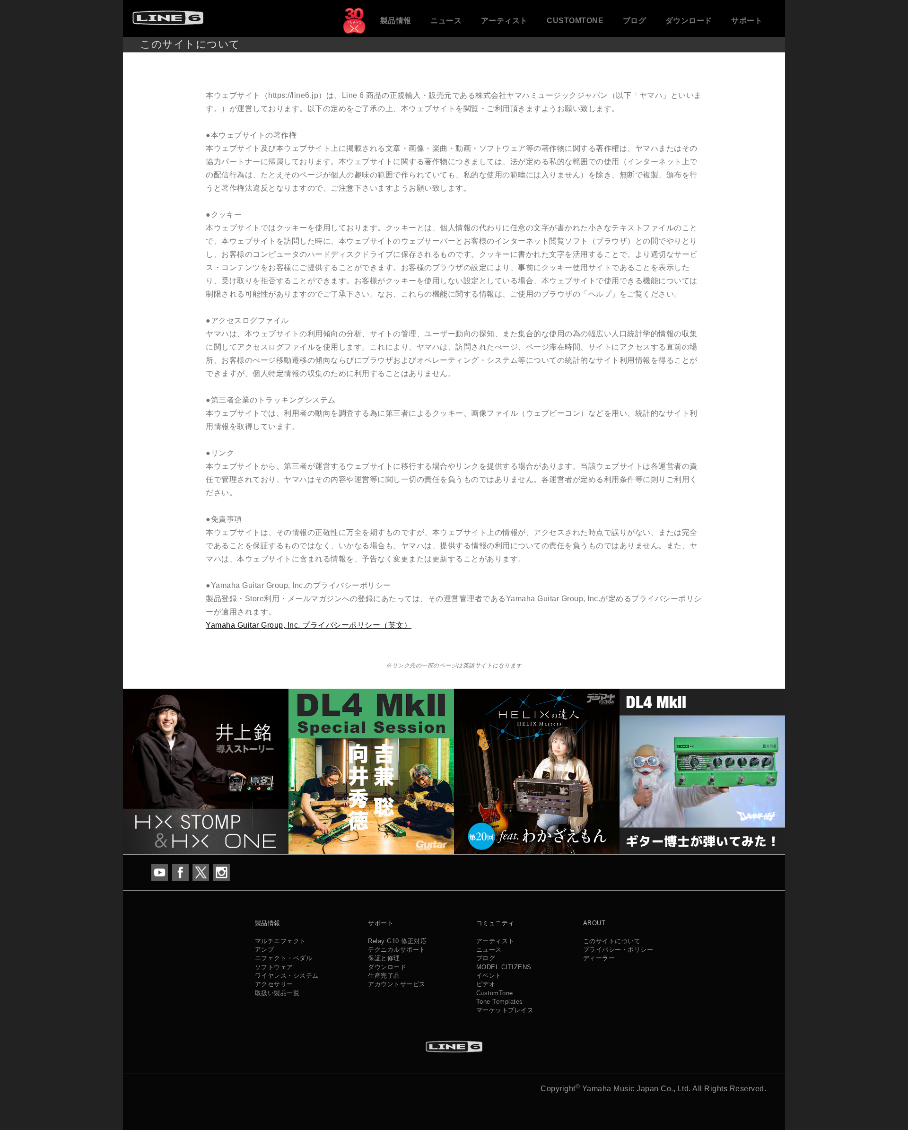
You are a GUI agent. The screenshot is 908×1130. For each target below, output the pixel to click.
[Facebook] (180, 871)
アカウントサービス (397, 984)
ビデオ (486, 984)
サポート (746, 21)
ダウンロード (688, 21)
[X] (201, 871)
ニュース (446, 21)
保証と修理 (384, 958)
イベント (489, 975)
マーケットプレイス (505, 1010)
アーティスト (504, 21)
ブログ (634, 21)
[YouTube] (159, 871)
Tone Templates (499, 1001)
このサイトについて (612, 941)
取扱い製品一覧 (277, 993)
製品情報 (395, 21)
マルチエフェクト (280, 941)
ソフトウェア (274, 967)
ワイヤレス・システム (287, 975)
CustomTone (575, 21)
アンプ (264, 949)
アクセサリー (274, 984)
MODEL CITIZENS (504, 967)
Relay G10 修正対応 (397, 941)
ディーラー (599, 958)
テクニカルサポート (397, 949)
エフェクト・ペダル (284, 958)
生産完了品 (384, 975)
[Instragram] (221, 871)
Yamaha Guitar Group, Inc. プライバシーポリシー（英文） (308, 625)
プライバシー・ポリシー (618, 949)
